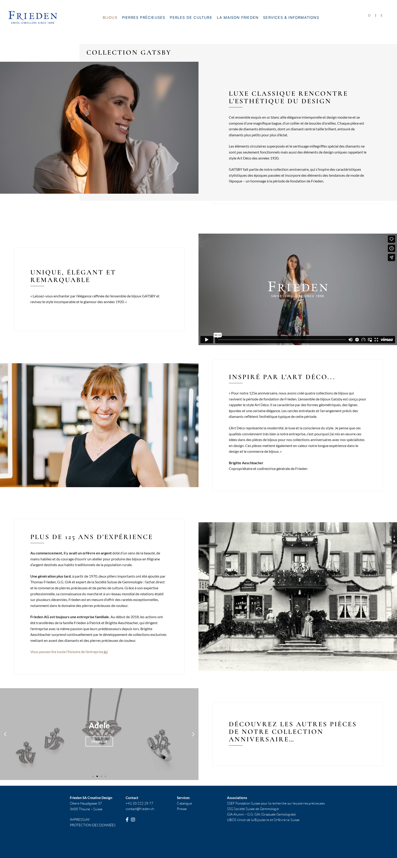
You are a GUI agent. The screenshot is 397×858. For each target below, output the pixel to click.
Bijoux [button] (110, 17)
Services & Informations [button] (291, 17)
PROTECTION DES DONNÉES (93, 825)
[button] (5, 734)
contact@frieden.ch (140, 809)
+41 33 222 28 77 (139, 803)
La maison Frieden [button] (237, 17)
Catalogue (184, 803)
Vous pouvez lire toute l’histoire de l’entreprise (69, 651)
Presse (182, 809)
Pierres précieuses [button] (143, 17)
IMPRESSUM (80, 819)
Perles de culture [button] (191, 17)
